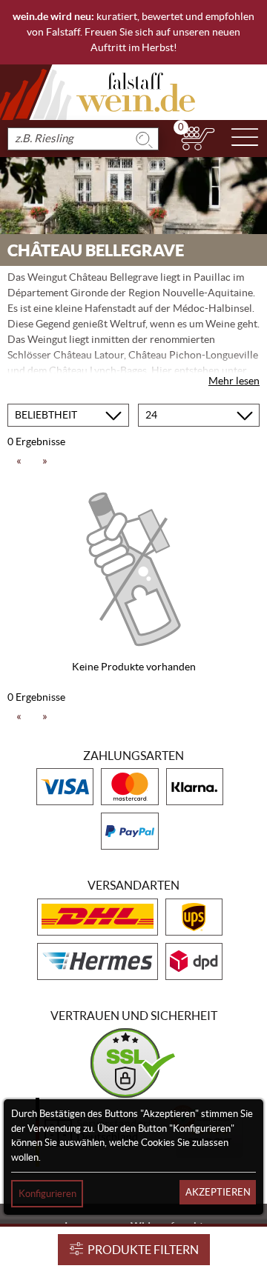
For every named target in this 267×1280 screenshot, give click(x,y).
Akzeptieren (218, 1192)
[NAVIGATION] (245, 138)
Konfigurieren (47, 1193)
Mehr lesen (234, 381)
